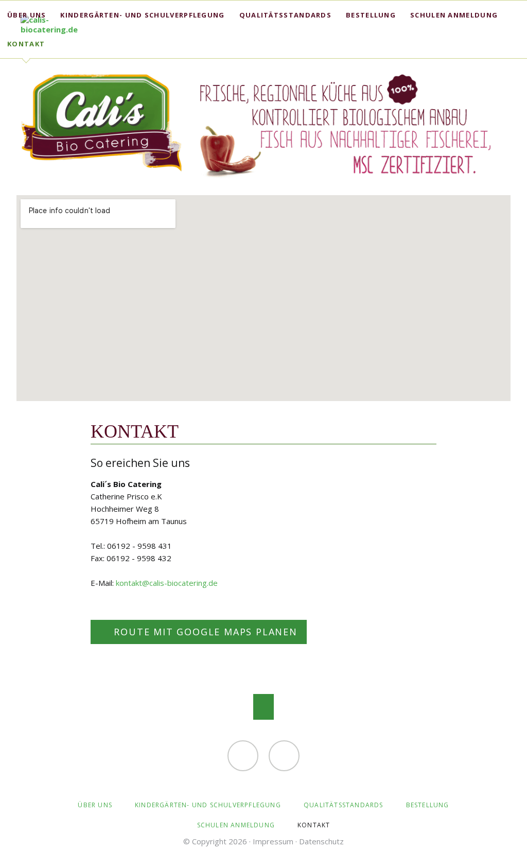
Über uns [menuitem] (95, 805)
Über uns (26, 15)
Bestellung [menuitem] (427, 805)
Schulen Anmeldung (454, 15)
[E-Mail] (242, 755)
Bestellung (371, 15)
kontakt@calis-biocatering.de (167, 583)
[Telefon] (284, 755)
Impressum (273, 841)
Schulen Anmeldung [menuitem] (236, 825)
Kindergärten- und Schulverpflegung (142, 15)
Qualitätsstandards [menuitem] (343, 805)
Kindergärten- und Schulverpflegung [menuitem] (208, 805)
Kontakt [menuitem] (313, 825)
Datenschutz (321, 841)
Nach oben (263, 707)
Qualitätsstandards (285, 15)
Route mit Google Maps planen (204, 632)
